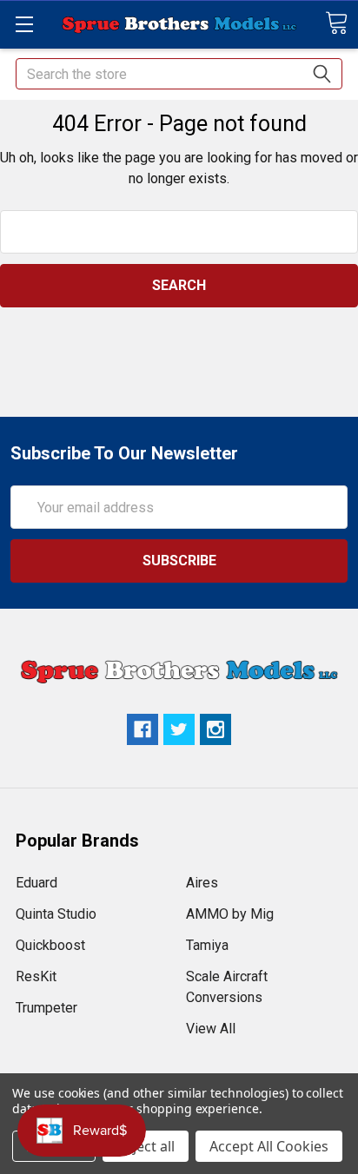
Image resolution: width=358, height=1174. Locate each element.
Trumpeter (46, 1007)
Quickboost (50, 945)
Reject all (145, 1146)
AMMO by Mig (230, 914)
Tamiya (207, 945)
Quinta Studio (56, 914)
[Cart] (336, 23)
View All (210, 1028)
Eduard (36, 882)
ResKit (36, 976)
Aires (202, 882)
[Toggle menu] (24, 24)
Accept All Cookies (268, 1146)
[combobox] (179, 73)
